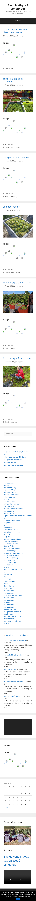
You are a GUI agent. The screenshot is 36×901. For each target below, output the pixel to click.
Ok (18, 899)
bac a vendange (10, 551)
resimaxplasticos (10, 609)
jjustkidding (8, 588)
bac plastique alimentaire (13, 569)
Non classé (9, 69)
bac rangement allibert (12, 621)
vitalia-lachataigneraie (12, 520)
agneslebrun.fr (9, 502)
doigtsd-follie (9, 546)
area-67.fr (7, 499)
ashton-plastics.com (11, 504)
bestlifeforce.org (10, 488)
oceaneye (7, 579)
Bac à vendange (11, 422)
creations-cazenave (11, 541)
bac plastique (9, 483)
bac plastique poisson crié (13, 509)
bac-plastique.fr (10, 513)
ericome (7, 602)
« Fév (6, 807)
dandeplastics (9, 586)
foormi (6, 584)
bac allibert (8, 485)
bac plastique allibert (11, 495)
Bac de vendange (11, 196)
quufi (5, 525)
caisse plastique (10, 497)
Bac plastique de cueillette (17, 282)
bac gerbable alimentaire (16, 157)
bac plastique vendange (13, 539)
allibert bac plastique (11, 530)
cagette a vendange (11, 558)
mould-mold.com (10, 490)
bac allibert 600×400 (12, 532)
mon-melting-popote (11, 555)
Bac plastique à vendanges (18, 7)
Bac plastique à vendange (17, 358)
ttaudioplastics (9, 619)
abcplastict (8, 574)
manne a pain (9, 506)
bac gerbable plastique (12, 612)
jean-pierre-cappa (10, 562)
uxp (5, 577)
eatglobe (7, 537)
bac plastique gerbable (12, 616)
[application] (18, 727)
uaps (5, 572)
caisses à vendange (12, 147)
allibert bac (8, 527)
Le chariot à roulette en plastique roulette (15, 31)
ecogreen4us (8, 523)
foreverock (8, 623)
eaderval (7, 534)
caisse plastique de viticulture (13, 80)
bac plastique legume (12, 548)
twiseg (6, 567)
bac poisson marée (11, 544)
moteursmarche (9, 560)
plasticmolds (8, 614)
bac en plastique (10, 492)
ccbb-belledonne (10, 581)
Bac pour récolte (12, 206)
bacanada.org (9, 511)
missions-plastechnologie (13, 595)
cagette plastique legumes (13, 553)
